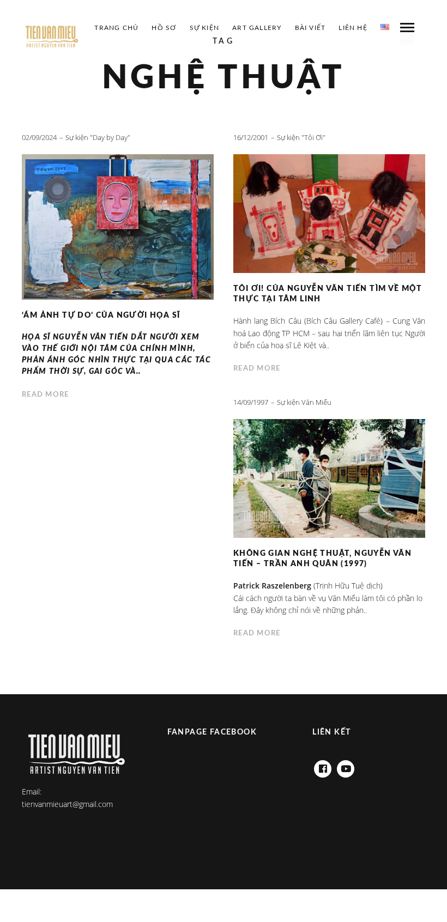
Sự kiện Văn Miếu (304, 402)
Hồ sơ (164, 28)
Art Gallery (256, 28)
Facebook (322, 766)
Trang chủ (116, 28)
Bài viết (310, 28)
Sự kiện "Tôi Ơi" (301, 137)
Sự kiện (204, 28)
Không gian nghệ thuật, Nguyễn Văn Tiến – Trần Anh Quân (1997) (322, 559)
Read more (45, 394)
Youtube (345, 766)
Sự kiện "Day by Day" (97, 137)
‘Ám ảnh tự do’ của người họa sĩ (101, 315)
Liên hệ (353, 28)
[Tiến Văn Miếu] (52, 37)
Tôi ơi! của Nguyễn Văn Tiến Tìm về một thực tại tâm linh (327, 294)
